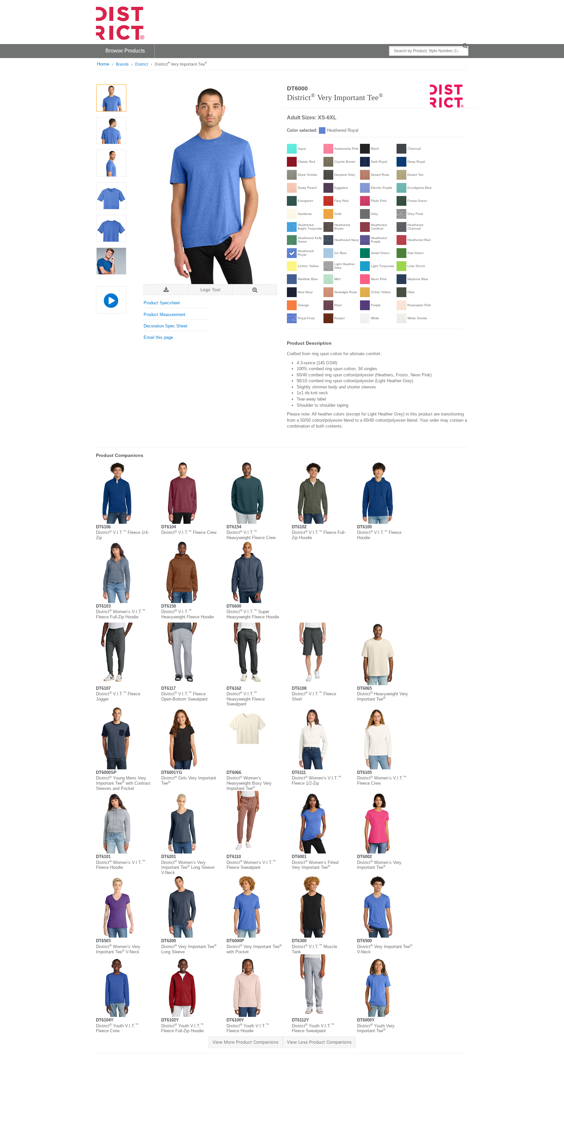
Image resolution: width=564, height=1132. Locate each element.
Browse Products (125, 50)
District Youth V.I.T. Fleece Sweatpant (313, 1028)
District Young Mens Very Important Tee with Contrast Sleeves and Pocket (123, 783)
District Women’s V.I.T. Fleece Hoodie (120, 865)
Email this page (158, 337)
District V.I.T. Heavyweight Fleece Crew (251, 535)
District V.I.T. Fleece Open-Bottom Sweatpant (184, 696)
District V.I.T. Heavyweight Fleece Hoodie (187, 614)
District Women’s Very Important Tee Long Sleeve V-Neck (187, 867)
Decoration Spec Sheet (165, 326)
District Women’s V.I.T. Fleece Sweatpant (251, 865)
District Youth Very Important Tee (376, 1028)
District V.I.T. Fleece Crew (188, 532)
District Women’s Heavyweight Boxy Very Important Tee (249, 783)
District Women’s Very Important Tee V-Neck (118, 949)
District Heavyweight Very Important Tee (382, 696)
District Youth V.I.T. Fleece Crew (117, 1028)
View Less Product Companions (319, 1042)
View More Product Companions (245, 1042)
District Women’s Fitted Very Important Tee (315, 865)
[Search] (465, 45)
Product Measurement (164, 314)
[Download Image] (166, 289)
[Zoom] (254, 289)
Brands (122, 64)
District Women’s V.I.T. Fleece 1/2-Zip (316, 781)
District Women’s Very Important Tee (379, 865)
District (141, 64)
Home (103, 64)
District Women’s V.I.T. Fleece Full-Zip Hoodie (120, 614)
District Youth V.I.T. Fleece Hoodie (248, 1028)
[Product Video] (111, 296)
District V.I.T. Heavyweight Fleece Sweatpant (246, 698)
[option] (111, 98)
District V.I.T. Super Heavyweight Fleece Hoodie (253, 614)
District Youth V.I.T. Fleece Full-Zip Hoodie (182, 1028)
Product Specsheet (162, 302)
